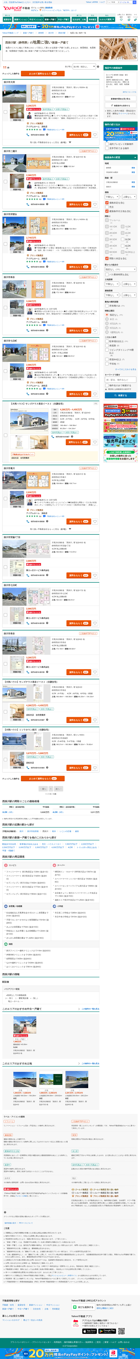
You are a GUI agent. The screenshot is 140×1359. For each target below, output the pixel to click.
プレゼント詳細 (21, 1196)
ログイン (34, 10)
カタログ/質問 (105, 19)
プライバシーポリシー (20, 1342)
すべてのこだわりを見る (125, 369)
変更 (133, 168)
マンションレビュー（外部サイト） (65, 1275)
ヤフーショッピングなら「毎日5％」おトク (59, 10)
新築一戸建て (50, 19)
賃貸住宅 (7, 19)
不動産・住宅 (8, 1304)
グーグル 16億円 (126, 2)
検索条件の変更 (112, 157)
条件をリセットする (129, 92)
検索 (134, 2)
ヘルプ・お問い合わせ (120, 1342)
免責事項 (89, 1342)
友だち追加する (85, 1307)
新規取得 (48, 7)
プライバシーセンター (41, 1342)
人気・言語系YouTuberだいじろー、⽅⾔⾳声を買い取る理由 (28, 2)
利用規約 (58, 1342)
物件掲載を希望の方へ (73, 1342)
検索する (122, 395)
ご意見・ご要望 (101, 1342)
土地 (84, 19)
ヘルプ (102, 2)
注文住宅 (76, 19)
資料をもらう (78, 134)
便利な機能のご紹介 (105, 1308)
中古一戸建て (63, 19)
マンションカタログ (11, 1320)
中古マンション (36, 19)
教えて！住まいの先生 (33, 1320)
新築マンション (21, 19)
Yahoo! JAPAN (92, 2)
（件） (8, 812)
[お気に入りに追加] (95, 135)
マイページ (123, 113)
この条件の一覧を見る (90, 1009)
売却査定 (92, 19)
